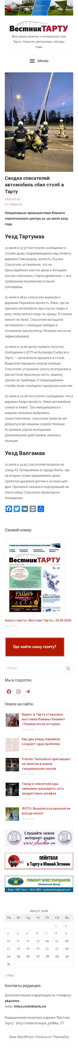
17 (8, 948)
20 (38, 948)
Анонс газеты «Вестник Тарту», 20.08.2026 (38, 620)
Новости (16, 204)
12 (27, 941)
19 (27, 948)
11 (18, 941)
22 (56, 948)
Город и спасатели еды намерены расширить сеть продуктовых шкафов (43, 788)
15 (56, 941)
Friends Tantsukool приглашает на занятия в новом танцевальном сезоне (46, 764)
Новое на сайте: (19, 704)
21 (47, 948)
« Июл (9, 975)
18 (18, 948)
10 (8, 941)
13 (38, 941)
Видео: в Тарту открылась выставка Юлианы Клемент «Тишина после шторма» (43, 719)
